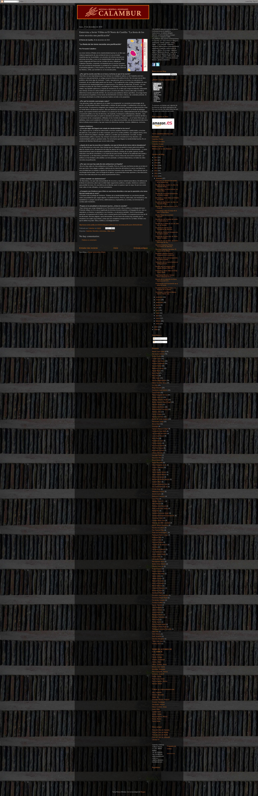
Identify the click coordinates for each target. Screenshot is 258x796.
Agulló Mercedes (157, 462)
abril (157, 315)
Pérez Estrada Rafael (159, 624)
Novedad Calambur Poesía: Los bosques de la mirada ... (166, 288)
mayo (158, 313)
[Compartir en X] (110, 228)
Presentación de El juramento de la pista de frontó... (167, 284)
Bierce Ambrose (157, 585)
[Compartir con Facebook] (112, 228)
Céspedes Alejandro (158, 588)
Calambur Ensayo (157, 144)
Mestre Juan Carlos (158, 351)
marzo (158, 318)
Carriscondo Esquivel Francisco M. (163, 515)
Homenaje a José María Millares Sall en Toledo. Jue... (166, 293)
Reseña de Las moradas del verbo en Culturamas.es (167, 220)
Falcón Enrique (157, 414)
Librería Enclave (157, 610)
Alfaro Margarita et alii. (159, 465)
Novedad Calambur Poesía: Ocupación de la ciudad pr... (165, 254)
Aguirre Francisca (157, 416)
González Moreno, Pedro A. (161, 699)
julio (157, 307)
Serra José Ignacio (158, 477)
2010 (156, 176)
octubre (158, 300)
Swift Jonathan (156, 636)
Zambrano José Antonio (159, 390)
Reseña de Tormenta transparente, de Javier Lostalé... (167, 194)
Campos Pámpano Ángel (160, 429)
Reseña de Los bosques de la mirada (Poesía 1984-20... (165, 267)
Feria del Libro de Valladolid (161, 737)
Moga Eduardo (157, 387)
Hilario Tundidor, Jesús (159, 664)
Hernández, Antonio (158, 704)
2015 (156, 163)
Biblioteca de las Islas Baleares (162, 149)
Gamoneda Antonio (158, 407)
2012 (156, 170)
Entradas (157, 338)
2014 (156, 165)
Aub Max (155, 547)
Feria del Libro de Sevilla (160, 735)
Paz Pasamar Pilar (158, 530)
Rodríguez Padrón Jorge (160, 535)
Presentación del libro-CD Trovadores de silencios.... (165, 228)
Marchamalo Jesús (158, 561)
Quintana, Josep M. (158, 674)
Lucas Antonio (156, 612)
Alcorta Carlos (156, 494)
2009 (156, 327)
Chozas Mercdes (157, 453)
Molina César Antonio (159, 564)
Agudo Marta (156, 371)
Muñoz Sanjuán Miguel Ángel (161, 402)
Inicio (115, 248)
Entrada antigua (141, 248)
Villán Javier (111, 231)
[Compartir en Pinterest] (114, 228)
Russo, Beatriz (156, 719)
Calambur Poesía (157, 139)
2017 (156, 157)
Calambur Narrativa (92, 231)
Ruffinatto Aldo (156, 537)
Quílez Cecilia (156, 356)
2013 (156, 168)
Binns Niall (155, 373)
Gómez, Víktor (156, 662)
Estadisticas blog (171, 753)
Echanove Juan (157, 590)
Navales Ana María (158, 527)
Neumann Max (156, 457)
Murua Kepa (156, 424)
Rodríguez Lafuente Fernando (161, 629)
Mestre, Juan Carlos (158, 667)
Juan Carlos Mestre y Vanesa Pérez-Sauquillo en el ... (165, 275)
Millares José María (158, 361)
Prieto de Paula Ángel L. (159, 532)
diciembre (159, 178)
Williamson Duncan (158, 491)
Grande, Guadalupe (158, 659)
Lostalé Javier (156, 358)
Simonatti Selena (157, 542)
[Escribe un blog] (108, 228)
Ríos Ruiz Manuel (157, 448)
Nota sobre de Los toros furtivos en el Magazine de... (167, 262)
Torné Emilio (156, 392)
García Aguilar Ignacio (159, 472)
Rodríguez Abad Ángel (159, 626)
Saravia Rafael (156, 366)
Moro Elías (155, 438)
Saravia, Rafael (157, 683)
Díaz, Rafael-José (157, 654)
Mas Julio (155, 375)
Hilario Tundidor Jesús (159, 383)
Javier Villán (156, 709)
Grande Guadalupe (158, 363)
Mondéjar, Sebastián (158, 669)
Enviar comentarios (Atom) (96, 252)
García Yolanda (157, 605)
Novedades (155, 136)
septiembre (159, 302)
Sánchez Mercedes (158, 573)
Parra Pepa (155, 619)
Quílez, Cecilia (156, 676)
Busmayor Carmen (158, 450)
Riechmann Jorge (157, 421)
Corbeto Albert (156, 482)
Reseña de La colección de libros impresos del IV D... (166, 280)
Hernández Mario (157, 559)
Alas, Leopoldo (157, 692)
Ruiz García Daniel (158, 445)
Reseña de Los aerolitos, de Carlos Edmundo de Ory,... (167, 241)
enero (158, 323)
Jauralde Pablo (157, 455)
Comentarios (158, 342)
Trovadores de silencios (159, 544)
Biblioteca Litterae (157, 146)
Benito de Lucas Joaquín (160, 419)
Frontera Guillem (157, 602)
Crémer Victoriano (158, 467)
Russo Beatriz (156, 460)
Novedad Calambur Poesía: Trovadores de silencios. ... (165, 245)
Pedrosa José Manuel (159, 506)
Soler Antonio (156, 634)
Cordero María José (158, 520)
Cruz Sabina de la (157, 552)
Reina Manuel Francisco (160, 409)
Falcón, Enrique (157, 657)
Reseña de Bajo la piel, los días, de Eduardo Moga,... (167, 185)
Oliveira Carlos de (157, 566)
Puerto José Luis (157, 397)
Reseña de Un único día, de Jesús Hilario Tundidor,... (166, 237)
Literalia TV (155, 739)
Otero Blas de (156, 503)
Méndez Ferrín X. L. (158, 501)
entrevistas (102, 231)
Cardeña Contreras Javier (160, 513)
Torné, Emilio (156, 721)
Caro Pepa (155, 499)
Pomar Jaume (156, 622)
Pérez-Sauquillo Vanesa (159, 395)
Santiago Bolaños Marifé (160, 399)
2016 (156, 160)
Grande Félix (156, 556)
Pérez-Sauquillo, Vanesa (160, 671)
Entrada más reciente (88, 248)
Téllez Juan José (157, 641)
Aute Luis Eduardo (158, 583)
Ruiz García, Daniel (158, 679)
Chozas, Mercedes (158, 695)
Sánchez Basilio (157, 404)
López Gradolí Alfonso (159, 474)
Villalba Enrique (157, 578)
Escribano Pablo (157, 593)
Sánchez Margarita (158, 639)
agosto (158, 305)
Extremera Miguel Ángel (159, 597)
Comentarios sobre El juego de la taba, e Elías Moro (166, 211)
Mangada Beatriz (157, 614)
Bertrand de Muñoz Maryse (161, 479)
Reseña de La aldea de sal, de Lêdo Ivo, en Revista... (167, 224)
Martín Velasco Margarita (160, 525)
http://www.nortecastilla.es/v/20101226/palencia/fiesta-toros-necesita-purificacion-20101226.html (110, 225)
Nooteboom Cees (157, 441)
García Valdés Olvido (158, 554)
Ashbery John (156, 412)
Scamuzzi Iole (156, 540)
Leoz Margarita (157, 607)
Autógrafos (155, 511)
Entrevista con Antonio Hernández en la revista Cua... (166, 181)
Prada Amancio (157, 569)
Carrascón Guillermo (158, 549)
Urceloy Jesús (156, 643)
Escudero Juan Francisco (160, 595)
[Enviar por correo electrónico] (106, 228)
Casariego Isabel (157, 518)
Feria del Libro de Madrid (160, 732)
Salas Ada (155, 631)
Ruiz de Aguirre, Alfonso (159, 681)
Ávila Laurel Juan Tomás (160, 508)
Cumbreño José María (159, 431)
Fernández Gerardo (158, 600)
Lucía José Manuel (158, 436)
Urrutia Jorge (156, 489)
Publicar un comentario (89, 240)
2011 (156, 173)
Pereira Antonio (157, 443)
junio (157, 310)
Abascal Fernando (158, 581)
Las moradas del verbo (159, 433)
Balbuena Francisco (158, 496)
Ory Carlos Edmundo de (159, 486)
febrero (158, 321)
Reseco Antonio (157, 571)
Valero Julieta (156, 576)
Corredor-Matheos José (159, 484)
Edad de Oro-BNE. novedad (161, 523)
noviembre (159, 297)
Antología (155, 426)
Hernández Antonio (158, 354)
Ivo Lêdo (155, 385)
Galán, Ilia (155, 697)
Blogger (142, 792)
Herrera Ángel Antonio (159, 380)
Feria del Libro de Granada (160, 730)
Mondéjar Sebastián (158, 617)
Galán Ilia (155, 470)
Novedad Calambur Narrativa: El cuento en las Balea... (166, 250)
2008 (156, 329)
